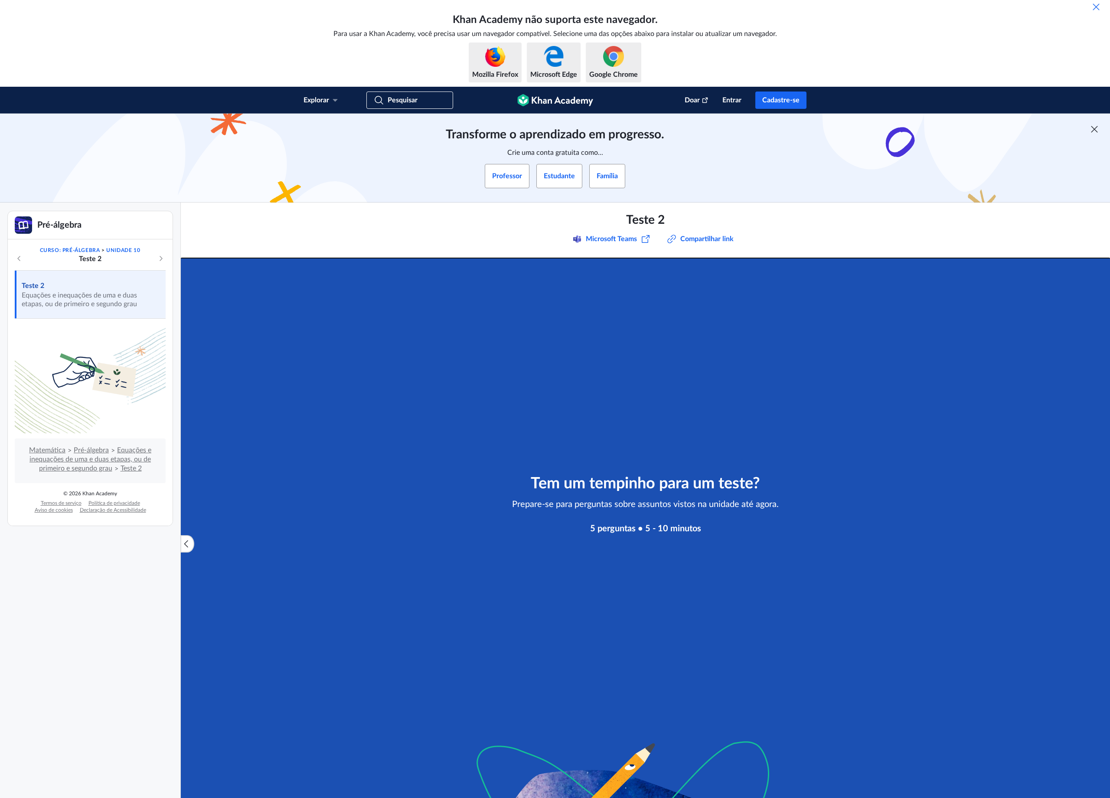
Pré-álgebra (91, 450)
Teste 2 (33, 285)
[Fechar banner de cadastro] (1094, 129)
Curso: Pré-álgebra (70, 250)
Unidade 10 (123, 250)
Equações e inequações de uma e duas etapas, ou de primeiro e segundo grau (90, 459)
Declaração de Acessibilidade (113, 510)
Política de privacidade (114, 503)
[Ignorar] (1096, 7)
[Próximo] (161, 258)
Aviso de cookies (54, 510)
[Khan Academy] (555, 100)
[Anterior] (19, 258)
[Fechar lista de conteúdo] (187, 544)
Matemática (47, 450)
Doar (692, 100)
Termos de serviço (61, 503)
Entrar (731, 100)
